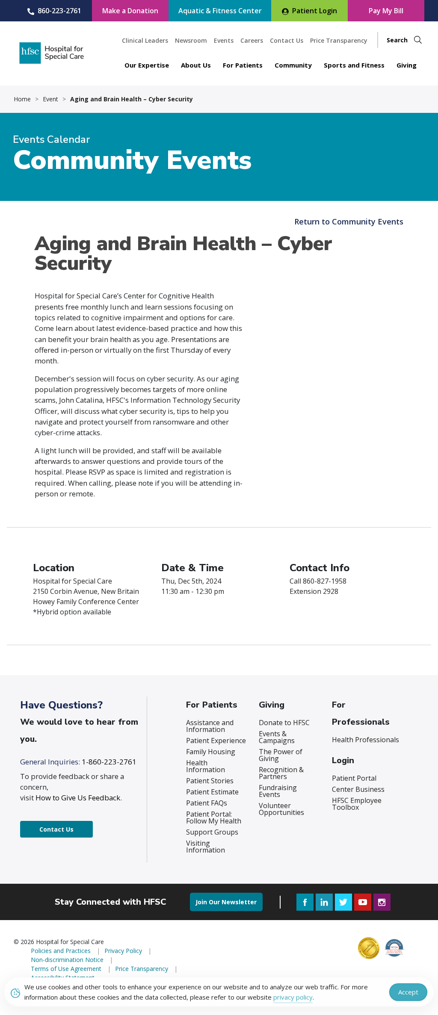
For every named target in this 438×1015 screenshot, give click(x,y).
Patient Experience (216, 740)
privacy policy (293, 997)
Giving (407, 65)
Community (293, 65)
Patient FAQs (206, 803)
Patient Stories (210, 780)
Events (224, 40)
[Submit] (417, 40)
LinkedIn (324, 902)
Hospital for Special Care (51, 53)
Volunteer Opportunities (281, 809)
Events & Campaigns (277, 737)
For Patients (243, 65)
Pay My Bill (386, 10)
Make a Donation (130, 10)
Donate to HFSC (284, 722)
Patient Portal (354, 778)
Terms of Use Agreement (66, 969)
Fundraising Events (278, 791)
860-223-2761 (59, 10)
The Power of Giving (280, 755)
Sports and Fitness (354, 65)
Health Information (205, 766)
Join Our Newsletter (226, 902)
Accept (408, 992)
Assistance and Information (210, 726)
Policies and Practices (61, 951)
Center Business (358, 789)
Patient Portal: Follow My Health (213, 817)
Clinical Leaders (145, 40)
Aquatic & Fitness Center (220, 10)
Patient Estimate (212, 792)
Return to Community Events (348, 221)
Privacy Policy (123, 951)
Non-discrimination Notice (67, 960)
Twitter (343, 902)
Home (22, 99)
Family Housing (210, 751)
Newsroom (191, 40)
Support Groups (212, 832)
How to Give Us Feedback (78, 798)
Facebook (305, 902)
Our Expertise (146, 65)
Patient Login (314, 10)
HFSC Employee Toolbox (357, 804)
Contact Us (286, 40)
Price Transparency (338, 40)
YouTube (362, 902)
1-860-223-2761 (109, 762)
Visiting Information (205, 846)
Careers (251, 40)
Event (50, 99)
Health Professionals (365, 739)
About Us (196, 65)
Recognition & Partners (281, 773)
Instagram (382, 902)
